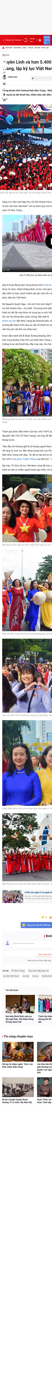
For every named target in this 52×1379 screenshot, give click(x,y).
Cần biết (26, 40)
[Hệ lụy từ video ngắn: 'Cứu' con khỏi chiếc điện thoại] (18, 1052)
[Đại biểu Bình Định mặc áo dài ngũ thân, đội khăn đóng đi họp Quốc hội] (20, 1004)
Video (24, 48)
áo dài (26, 976)
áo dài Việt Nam (11, 976)
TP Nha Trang (18, 970)
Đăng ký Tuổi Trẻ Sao (47, 40)
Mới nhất (9, 48)
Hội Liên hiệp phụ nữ (38, 970)
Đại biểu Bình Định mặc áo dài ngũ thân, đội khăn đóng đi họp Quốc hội (19, 1019)
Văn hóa (5, 55)
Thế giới (37, 48)
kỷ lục (35, 976)
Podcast (8, 40)
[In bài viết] (4, 100)
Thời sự (30, 48)
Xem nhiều (17, 48)
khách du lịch (9, 321)
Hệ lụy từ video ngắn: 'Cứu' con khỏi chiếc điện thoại (17, 1065)
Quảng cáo (32, 40)
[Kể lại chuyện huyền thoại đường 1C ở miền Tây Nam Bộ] (18, 1087)
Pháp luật (45, 48)
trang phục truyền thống (23, 459)
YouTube (18, 40)
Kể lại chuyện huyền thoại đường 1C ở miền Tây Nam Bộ (17, 1101)
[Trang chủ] (3, 47)
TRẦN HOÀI (12, 77)
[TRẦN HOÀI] (4, 77)
